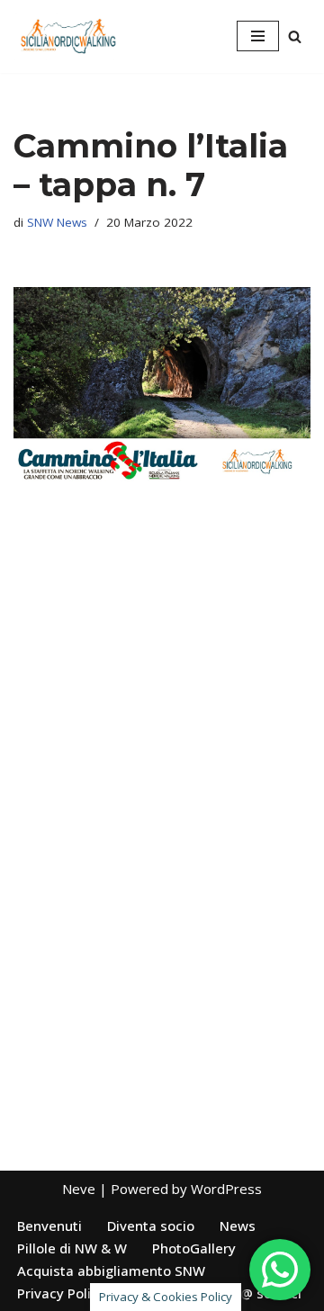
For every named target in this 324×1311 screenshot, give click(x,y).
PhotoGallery (194, 1248)
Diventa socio (150, 1226)
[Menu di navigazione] (258, 36)
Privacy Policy (61, 1293)
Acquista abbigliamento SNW (111, 1271)
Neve (78, 1189)
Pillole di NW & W (72, 1248)
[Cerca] (295, 36)
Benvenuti (49, 1226)
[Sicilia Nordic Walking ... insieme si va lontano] (68, 36)
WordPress (226, 1189)
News (238, 1226)
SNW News (57, 222)
